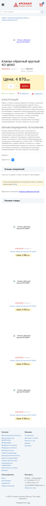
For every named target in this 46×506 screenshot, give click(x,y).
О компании (29, 435)
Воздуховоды (6, 442)
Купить (25, 86)
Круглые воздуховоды (10, 458)
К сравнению (38, 93)
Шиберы (5, 470)
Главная (4, 17)
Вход (15, 184)
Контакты (28, 446)
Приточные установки (10, 468)
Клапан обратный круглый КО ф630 (23, 415)
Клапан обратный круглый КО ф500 (23, 360)
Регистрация (6, 481)
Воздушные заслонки (9, 445)
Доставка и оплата (31, 438)
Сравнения (6, 483)
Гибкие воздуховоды (9, 453)
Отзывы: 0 (13, 69)
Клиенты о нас (30, 440)
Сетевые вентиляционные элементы (18, 17)
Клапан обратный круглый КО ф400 (23, 251)
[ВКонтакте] (13, 160)
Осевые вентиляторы (9, 460)
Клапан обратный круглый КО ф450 (23, 306)
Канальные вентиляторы (11, 455)
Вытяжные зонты (8, 450)
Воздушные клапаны (9, 448)
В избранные (24, 93)
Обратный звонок (8, 486)
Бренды (27, 443)
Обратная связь (30, 488)
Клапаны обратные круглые (9, 20)
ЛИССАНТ (29, 69)
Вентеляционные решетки (11, 435)
